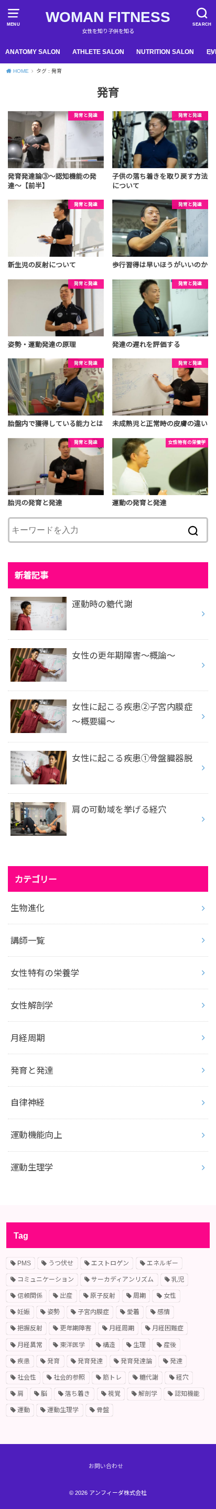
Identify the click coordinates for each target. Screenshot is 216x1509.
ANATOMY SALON (32, 52)
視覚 (114, 1393)
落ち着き (77, 1393)
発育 (53, 1361)
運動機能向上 (36, 1135)
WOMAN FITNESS (108, 17)
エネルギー (162, 1263)
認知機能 (187, 1393)
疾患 (23, 1361)
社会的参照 (69, 1377)
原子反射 (102, 1295)
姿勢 (53, 1312)
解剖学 (147, 1393)
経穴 (182, 1377)
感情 (163, 1312)
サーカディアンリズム (122, 1279)
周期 (139, 1295)
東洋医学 (72, 1345)
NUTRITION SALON (165, 52)
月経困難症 (167, 1328)
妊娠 (23, 1312)
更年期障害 (75, 1328)
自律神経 (27, 1102)
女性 (170, 1295)
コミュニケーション (45, 1279)
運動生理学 (31, 1167)
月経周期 (27, 1038)
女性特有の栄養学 (44, 973)
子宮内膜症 (93, 1312)
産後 (170, 1345)
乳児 (177, 1279)
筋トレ (112, 1377)
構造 (109, 1345)
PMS (24, 1263)
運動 (23, 1410)
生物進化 (27, 908)
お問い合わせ (106, 1466)
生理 (139, 1345)
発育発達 (90, 1361)
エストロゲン (110, 1263)
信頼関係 (29, 1295)
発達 (176, 1361)
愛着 (133, 1312)
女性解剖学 (31, 1005)
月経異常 (29, 1345)
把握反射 (29, 1328)
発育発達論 (136, 1361)
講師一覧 (27, 940)
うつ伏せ (60, 1263)
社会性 (26, 1377)
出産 (66, 1295)
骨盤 (102, 1410)
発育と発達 (31, 1070)
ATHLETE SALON (98, 52)
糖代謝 (148, 1377)
